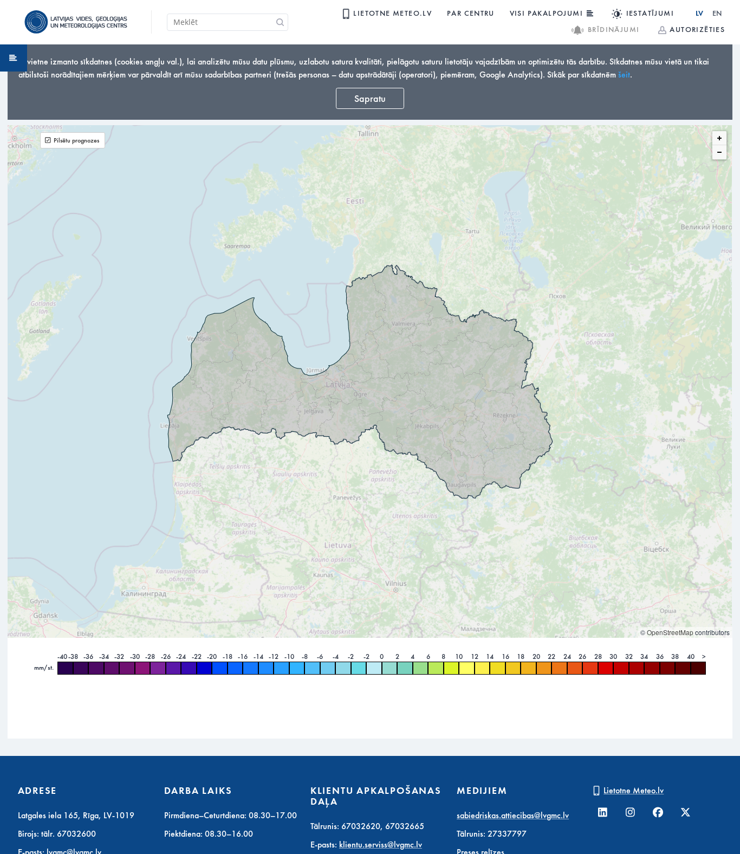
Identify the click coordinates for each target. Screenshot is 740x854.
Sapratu (370, 99)
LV (699, 13)
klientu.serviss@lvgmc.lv (380, 844)
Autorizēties (697, 29)
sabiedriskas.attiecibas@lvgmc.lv (513, 815)
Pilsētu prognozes (76, 140)
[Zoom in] (719, 138)
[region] (370, 381)
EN (717, 13)
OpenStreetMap (670, 632)
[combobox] (227, 22)
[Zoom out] (719, 152)
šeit (624, 74)
